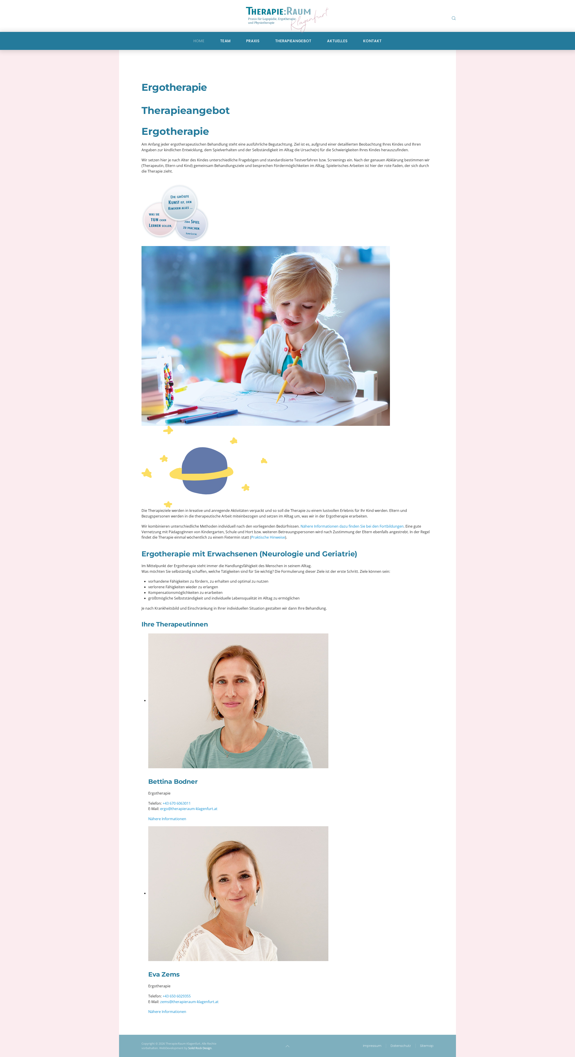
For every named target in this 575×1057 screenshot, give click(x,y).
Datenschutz (401, 1046)
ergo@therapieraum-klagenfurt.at (188, 808)
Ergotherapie (174, 87)
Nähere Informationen (167, 818)
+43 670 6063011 (177, 803)
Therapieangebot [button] (293, 41)
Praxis (252, 41)
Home (198, 41)
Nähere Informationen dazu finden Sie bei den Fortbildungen (352, 526)
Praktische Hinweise (268, 537)
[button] (453, 18)
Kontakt (372, 41)
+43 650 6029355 (177, 996)
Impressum (372, 1046)
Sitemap (426, 1046)
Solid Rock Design (200, 1048)
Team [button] (225, 41)
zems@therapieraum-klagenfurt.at (189, 1001)
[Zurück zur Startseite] (287, 22)
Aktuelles (337, 41)
